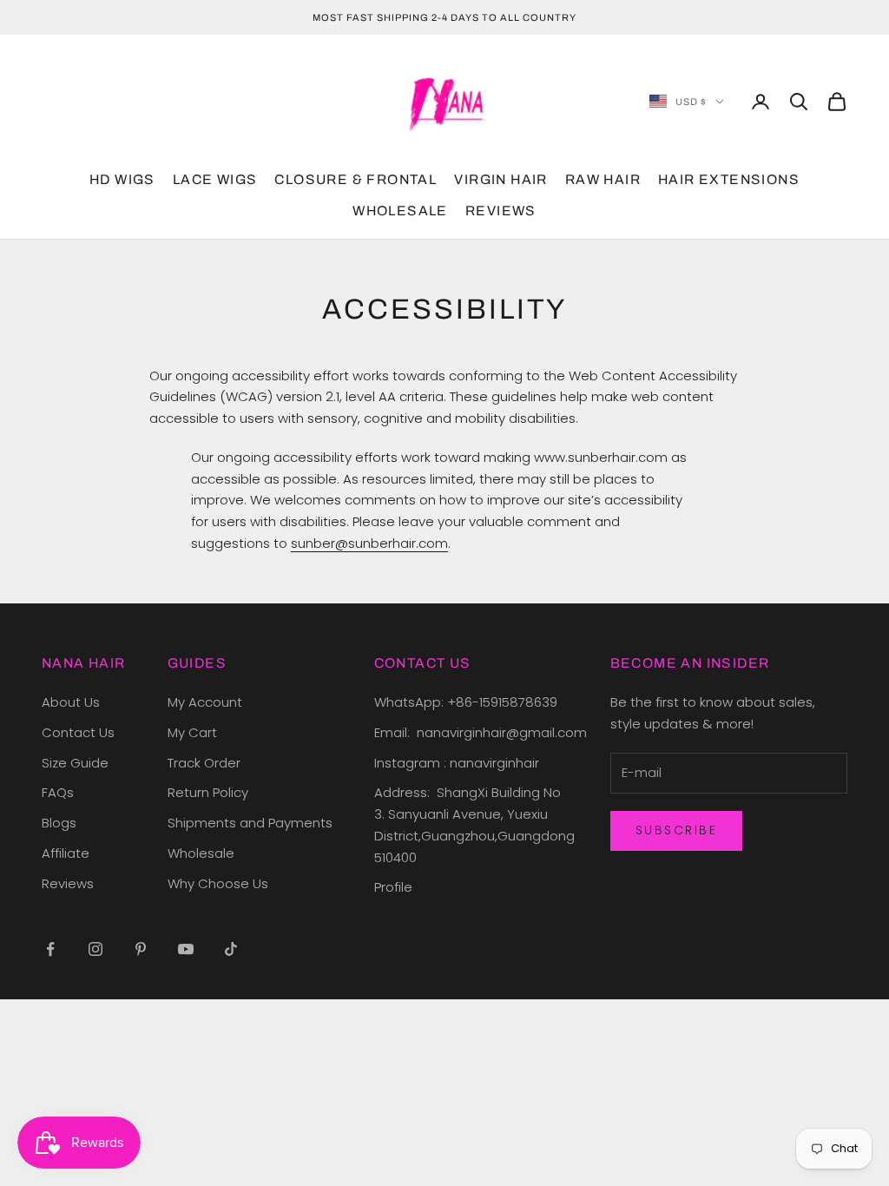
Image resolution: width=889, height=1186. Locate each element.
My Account (205, 702)
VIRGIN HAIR (500, 179)
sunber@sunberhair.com (369, 543)
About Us (71, 702)
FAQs (58, 792)
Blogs (59, 823)
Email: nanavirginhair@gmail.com (482, 732)
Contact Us (78, 732)
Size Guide (75, 763)
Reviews (68, 883)
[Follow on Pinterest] (140, 949)
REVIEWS (501, 210)
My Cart (192, 732)
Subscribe (676, 830)
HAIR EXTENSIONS (729, 179)
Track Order (204, 763)
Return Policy (208, 792)
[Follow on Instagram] (95, 949)
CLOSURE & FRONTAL (355, 179)
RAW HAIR (603, 179)
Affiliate (65, 853)
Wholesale (201, 853)
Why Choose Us (218, 883)
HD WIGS (122, 179)
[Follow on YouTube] (185, 949)
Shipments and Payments (250, 823)
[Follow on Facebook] (50, 949)
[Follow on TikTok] (231, 949)
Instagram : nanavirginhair (456, 763)
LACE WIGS (215, 179)
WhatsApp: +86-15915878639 (465, 702)
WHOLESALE (400, 210)
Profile (393, 887)
